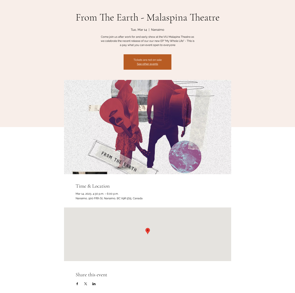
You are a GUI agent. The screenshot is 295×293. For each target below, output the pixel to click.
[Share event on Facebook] (77, 283)
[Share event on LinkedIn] (94, 283)
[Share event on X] (85, 283)
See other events (147, 64)
